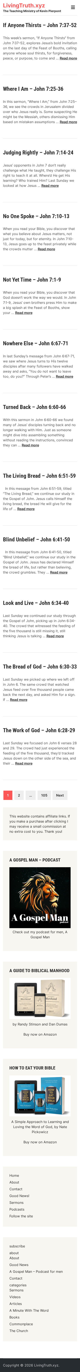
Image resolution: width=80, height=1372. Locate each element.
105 (44, 795)
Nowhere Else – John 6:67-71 (35, 343)
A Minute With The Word (29, 1310)
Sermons (16, 1202)
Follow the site (21, 1216)
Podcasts (16, 1209)
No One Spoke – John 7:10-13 (36, 216)
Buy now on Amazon (40, 1034)
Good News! (19, 1196)
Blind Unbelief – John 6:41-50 (36, 539)
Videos (14, 1297)
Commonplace (21, 1324)
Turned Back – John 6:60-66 (34, 407)
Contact (15, 1189)
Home (14, 1175)
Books (14, 1317)
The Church (18, 1331)
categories (17, 1285)
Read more (68, 58)
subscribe (17, 1246)
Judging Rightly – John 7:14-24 (38, 152)
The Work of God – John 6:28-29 (39, 730)
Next (60, 795)
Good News (18, 1265)
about (14, 1253)
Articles (15, 1304)
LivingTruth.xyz (24, 5)
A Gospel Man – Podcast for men (36, 1271)
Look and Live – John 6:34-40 (36, 603)
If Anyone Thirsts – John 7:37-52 (40, 25)
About (14, 1182)
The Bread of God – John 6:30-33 (40, 666)
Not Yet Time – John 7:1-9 (32, 280)
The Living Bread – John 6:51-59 (39, 476)
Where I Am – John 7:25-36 (33, 89)
